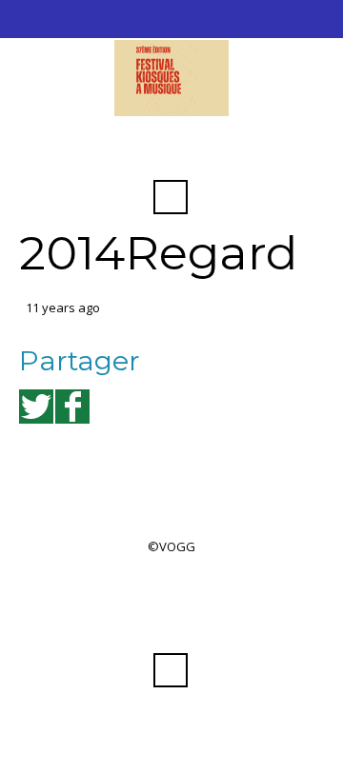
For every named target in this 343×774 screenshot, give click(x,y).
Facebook (170, 150)
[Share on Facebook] (72, 406)
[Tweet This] (36, 406)
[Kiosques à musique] (171, 78)
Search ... (170, 197)
